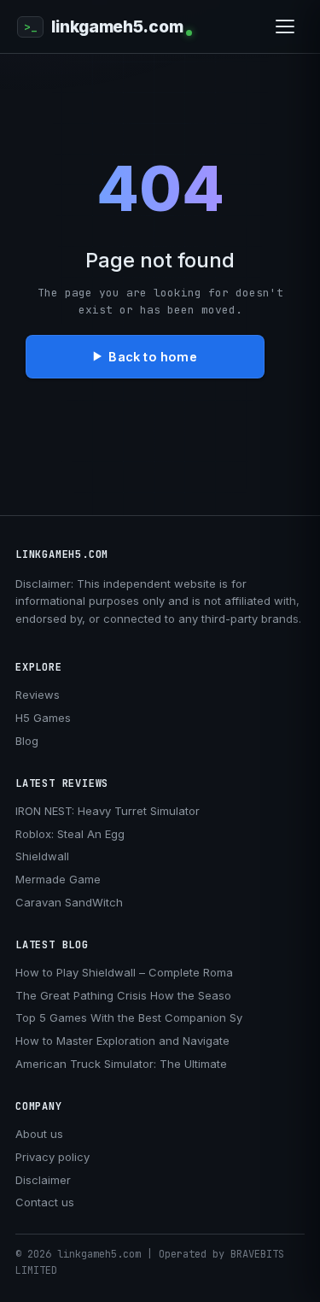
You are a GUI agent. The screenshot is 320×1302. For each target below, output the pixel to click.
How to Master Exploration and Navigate (122, 1040)
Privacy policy (52, 1157)
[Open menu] (285, 26)
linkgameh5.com (117, 27)
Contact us (44, 1202)
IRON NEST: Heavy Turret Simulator (107, 811)
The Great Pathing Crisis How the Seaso (123, 995)
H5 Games (43, 717)
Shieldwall (42, 856)
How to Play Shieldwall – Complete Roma (124, 972)
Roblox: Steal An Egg (70, 834)
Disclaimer (43, 1180)
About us (39, 1134)
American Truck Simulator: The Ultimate (121, 1063)
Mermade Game (58, 879)
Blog (26, 741)
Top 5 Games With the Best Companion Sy (128, 1017)
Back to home (152, 356)
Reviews (37, 694)
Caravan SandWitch (69, 902)
